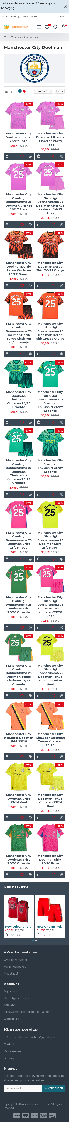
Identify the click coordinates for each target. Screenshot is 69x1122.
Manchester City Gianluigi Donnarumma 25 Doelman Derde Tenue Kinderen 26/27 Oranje (19, 333)
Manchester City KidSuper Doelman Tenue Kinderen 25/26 (50, 739)
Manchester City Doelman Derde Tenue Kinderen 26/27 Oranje (18, 268)
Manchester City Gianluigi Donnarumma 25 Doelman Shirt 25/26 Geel (50, 540)
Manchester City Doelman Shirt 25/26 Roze (50, 859)
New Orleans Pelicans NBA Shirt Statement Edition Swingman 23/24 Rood (18, 926)
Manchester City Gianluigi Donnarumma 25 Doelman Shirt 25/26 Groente (19, 604)
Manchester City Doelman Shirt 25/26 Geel (18, 798)
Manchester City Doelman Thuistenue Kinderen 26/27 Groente (18, 399)
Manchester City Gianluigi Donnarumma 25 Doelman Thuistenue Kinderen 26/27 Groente (19, 472)
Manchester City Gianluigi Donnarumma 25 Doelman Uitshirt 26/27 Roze (19, 201)
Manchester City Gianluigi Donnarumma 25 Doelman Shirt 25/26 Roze (19, 540)
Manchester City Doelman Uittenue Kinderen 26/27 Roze (50, 139)
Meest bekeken (16, 887)
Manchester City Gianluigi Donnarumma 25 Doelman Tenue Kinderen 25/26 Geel (50, 675)
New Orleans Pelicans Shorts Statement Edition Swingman (50, 926)
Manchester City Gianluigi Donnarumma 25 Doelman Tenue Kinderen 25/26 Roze (50, 606)
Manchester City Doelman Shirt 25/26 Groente (18, 859)
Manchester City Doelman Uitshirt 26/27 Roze (19, 137)
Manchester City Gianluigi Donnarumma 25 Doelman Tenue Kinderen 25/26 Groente (19, 675)
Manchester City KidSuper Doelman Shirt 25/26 (18, 737)
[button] (33, 940)
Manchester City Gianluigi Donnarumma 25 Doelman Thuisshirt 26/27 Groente (50, 401)
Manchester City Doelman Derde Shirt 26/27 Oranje (50, 266)
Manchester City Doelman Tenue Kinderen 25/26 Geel (50, 800)
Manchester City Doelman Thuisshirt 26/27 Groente (50, 466)
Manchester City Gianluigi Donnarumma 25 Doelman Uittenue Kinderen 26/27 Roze (50, 203)
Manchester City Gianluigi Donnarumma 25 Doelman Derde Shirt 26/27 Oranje (50, 331)
